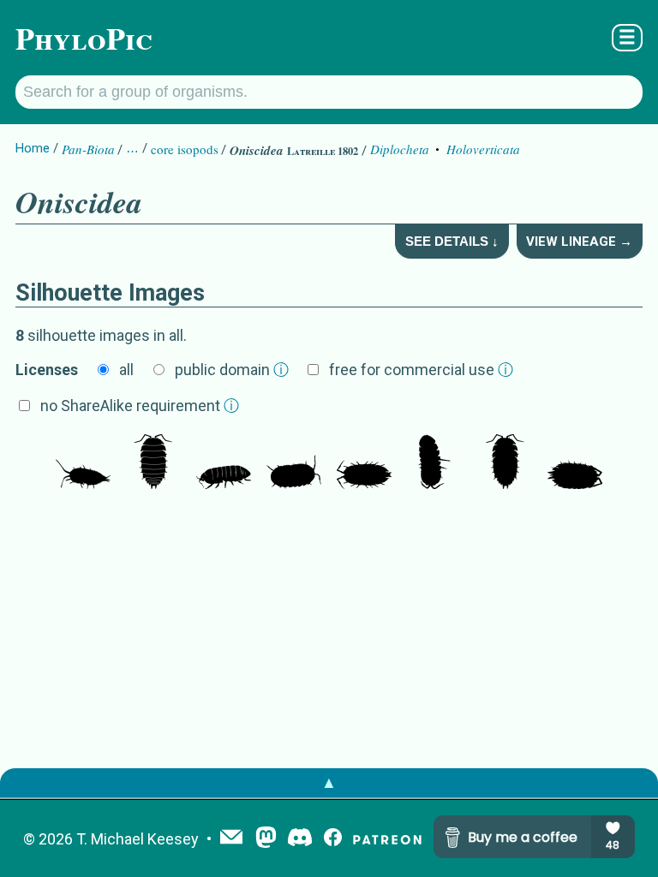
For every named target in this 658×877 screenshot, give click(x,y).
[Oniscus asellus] (153, 463)
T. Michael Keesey (137, 839)
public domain (232, 370)
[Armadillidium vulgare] (223, 463)
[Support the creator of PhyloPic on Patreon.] (387, 839)
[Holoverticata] (364, 463)
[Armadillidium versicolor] (434, 463)
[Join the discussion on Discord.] (300, 839)
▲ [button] (329, 782)
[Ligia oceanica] (83, 463)
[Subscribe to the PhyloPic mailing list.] (231, 838)
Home (32, 148)
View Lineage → (579, 241)
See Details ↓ (452, 241)
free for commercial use (421, 370)
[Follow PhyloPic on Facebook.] (333, 839)
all (126, 370)
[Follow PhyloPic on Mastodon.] (266, 838)
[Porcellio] (574, 463)
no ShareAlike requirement (139, 406)
